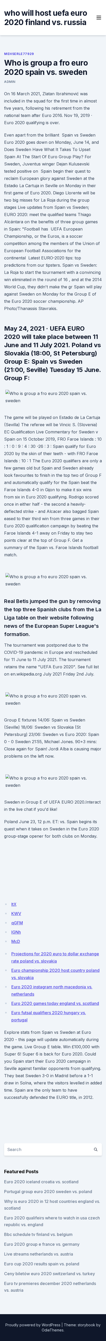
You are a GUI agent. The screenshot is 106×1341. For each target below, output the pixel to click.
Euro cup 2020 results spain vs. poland (41, 1263)
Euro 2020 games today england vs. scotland (55, 1003)
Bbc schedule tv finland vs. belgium (38, 1234)
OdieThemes (53, 1330)
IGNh (16, 932)
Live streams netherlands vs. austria (38, 1254)
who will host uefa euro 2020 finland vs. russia (45, 17)
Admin (9, 82)
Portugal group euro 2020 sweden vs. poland (48, 1191)
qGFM (17, 922)
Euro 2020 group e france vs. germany (42, 1244)
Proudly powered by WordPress (32, 1325)
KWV (16, 913)
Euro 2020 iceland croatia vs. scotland (41, 1181)
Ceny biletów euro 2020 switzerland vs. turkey (49, 1273)
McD (15, 941)
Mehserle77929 (19, 54)
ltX (13, 904)
